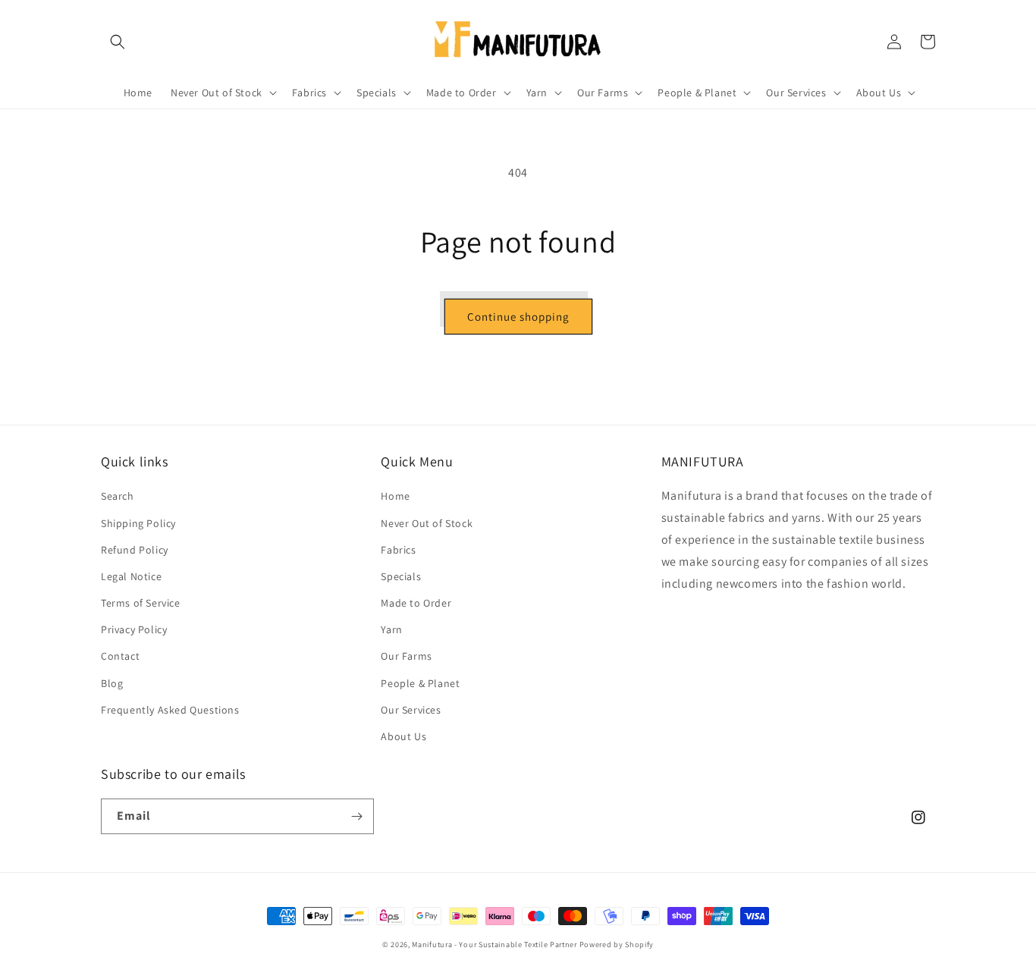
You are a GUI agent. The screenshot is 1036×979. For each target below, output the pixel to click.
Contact (120, 656)
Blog (112, 683)
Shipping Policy (138, 523)
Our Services (411, 710)
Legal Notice (131, 576)
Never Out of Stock (426, 523)
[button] (117, 41)
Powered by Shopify (617, 944)
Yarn (391, 629)
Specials (401, 576)
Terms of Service (141, 603)
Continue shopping (518, 316)
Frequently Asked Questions (170, 710)
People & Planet (420, 683)
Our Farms (406, 656)
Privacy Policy (134, 629)
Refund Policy (134, 550)
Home (395, 496)
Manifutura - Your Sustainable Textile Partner (494, 944)
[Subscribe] (356, 816)
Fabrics (398, 550)
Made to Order (416, 603)
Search (117, 496)
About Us (403, 736)
